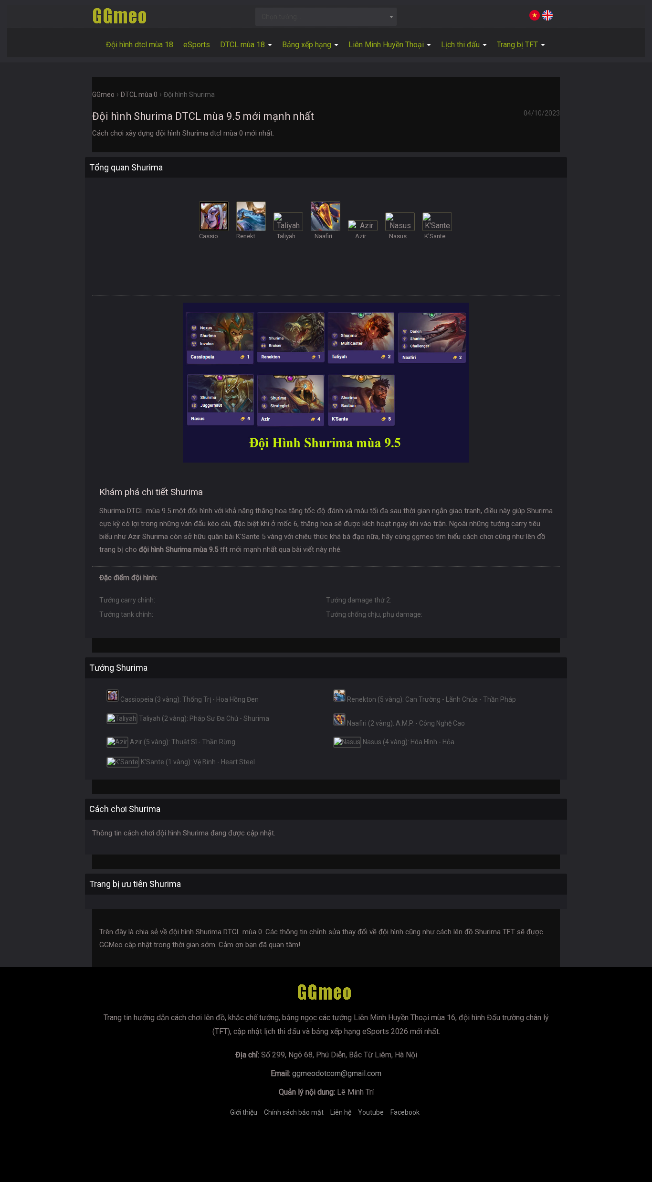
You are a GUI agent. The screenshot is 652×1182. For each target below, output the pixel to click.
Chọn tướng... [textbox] (281, 17)
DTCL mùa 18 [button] (243, 44)
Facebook (405, 1112)
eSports (196, 44)
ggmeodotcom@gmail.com (336, 1073)
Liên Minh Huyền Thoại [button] (387, 44)
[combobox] (326, 17)
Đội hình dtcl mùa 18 (139, 44)
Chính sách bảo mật (294, 1112)
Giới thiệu (243, 1112)
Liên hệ (340, 1112)
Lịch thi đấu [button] (461, 44)
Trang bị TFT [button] (518, 44)
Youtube (371, 1112)
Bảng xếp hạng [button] (307, 44)
